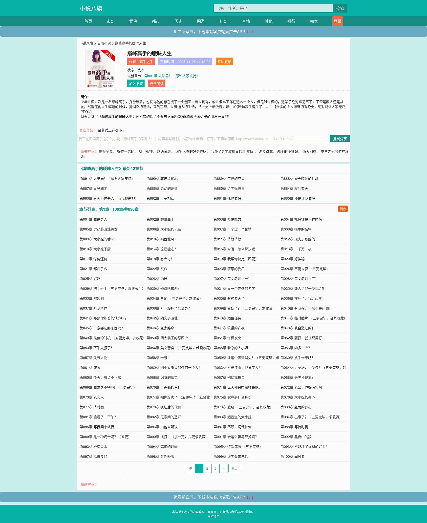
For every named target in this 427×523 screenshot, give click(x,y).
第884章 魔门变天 (294, 188)
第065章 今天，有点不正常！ (102, 377)
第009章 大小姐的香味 (97, 238)
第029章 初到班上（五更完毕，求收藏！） (112, 288)
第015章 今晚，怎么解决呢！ (236, 248)
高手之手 (146, 61)
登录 (338, 21)
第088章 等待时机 (294, 426)
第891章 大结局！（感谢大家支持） (172, 75)
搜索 (340, 8)
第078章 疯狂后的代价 (164, 406)
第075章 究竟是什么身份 (233, 397)
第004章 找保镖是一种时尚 (301, 219)
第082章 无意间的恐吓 (164, 416)
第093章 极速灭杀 (93, 446)
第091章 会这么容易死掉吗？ (236, 436)
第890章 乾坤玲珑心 (162, 178)
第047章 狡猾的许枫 (229, 327)
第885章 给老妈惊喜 (229, 188)
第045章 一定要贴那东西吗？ (102, 327)
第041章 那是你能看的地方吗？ (104, 317)
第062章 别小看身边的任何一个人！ (174, 367)
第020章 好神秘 (292, 258)
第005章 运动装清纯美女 (99, 229)
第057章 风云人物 (93, 357)
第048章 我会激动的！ (297, 327)
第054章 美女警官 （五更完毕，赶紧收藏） (180, 347)
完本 (314, 21)
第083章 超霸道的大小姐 (233, 416)
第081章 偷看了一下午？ (99, 416)
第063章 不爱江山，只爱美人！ (238, 367)
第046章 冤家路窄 (160, 327)
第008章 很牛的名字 (296, 229)
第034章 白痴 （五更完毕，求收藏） (175, 298)
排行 (291, 21)
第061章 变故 (90, 367)
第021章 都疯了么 (93, 268)
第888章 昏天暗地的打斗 (299, 178)
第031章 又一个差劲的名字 (234, 288)
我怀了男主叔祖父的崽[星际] (233, 151)
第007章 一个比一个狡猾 (233, 229)
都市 (156, 21)
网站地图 (213, 516)
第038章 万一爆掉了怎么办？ (169, 308)
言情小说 (104, 43)
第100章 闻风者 (292, 456)
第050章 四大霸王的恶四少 (167, 337)
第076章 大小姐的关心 (297, 397)
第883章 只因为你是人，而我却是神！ (109, 198)
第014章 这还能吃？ (162, 248)
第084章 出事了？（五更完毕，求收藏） (311, 416)
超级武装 (164, 151)
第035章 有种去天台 (229, 298)
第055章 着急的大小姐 (231, 347)
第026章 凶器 (157, 278)
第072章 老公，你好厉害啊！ (302, 387)
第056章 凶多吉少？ (296, 347)
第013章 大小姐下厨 (95, 248)
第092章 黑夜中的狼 (296, 436)
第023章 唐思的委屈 (229, 268)
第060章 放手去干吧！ (297, 357)
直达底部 (224, 61)
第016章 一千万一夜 (296, 248)
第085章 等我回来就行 (97, 426)
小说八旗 (91, 8)
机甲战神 (146, 151)
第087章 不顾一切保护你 (233, 426)
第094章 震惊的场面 (162, 446)
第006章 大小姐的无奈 (164, 229)
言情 (246, 21)
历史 (178, 21)
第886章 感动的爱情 (162, 188)
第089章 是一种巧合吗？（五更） (105, 436)
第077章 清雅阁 (92, 406)
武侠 (133, 21)
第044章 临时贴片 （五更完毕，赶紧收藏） (313, 317)
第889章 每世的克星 (229, 178)
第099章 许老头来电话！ (233, 456)
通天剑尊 (309, 151)
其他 (269, 21)
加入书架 (136, 83)
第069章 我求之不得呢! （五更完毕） (108, 387)
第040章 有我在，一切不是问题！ (306, 308)
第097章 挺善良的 (93, 456)
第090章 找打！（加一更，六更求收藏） (178, 436)
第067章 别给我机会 (229, 377)
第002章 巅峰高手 (160, 219)
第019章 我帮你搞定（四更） (236, 258)
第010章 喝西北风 (160, 238)
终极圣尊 (106, 151)
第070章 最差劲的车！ (164, 387)
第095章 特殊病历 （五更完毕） (238, 446)
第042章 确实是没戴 (162, 317)
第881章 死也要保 (227, 198)
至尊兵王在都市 (110, 129)
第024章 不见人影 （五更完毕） (305, 268)
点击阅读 (157, 83)
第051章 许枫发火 (227, 337)
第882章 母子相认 (160, 198)
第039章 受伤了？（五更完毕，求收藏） (245, 308)
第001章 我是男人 (93, 219)
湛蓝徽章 (266, 151)
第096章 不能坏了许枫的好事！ (304, 446)
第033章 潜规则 (92, 298)
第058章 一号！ (159, 357)
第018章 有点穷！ (160, 258)
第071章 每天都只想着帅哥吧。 (238, 387)
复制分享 (340, 138)
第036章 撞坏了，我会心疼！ (302, 298)
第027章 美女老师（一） (233, 278)
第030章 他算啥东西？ (164, 288)
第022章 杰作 (157, 268)
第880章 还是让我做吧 (297, 198)
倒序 (343, 208)
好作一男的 (125, 151)
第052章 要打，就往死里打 (301, 337)
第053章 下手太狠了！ (97, 347)
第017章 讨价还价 (93, 258)
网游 (201, 21)
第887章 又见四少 (93, 188)
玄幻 (111, 21)
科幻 (224, 21)
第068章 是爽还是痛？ (297, 377)
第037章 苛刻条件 (93, 308)
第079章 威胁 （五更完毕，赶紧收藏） (243, 406)
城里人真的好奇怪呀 (191, 151)
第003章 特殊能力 (227, 219)
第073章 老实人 (92, 397)
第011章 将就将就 (227, 238)
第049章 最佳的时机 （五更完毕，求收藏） (113, 337)
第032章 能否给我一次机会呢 (302, 288)
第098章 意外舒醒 (160, 456)
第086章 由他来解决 (162, 426)
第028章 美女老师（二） (299, 278)
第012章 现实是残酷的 (297, 238)
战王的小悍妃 (287, 151)
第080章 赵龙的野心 (296, 406)
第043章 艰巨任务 (227, 317)
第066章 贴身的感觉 (162, 377)
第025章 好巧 (90, 278)
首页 (88, 21)
